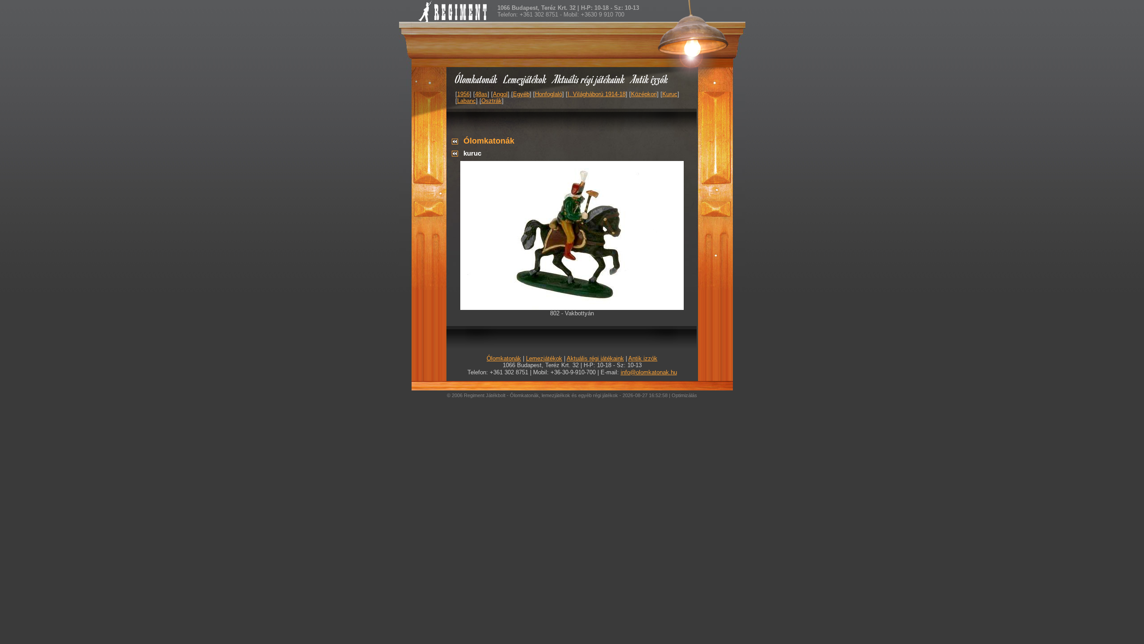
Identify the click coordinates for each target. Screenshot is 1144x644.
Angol (500, 94)
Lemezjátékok (525, 79)
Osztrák (491, 100)
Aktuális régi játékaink (589, 79)
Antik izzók (649, 79)
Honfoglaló (548, 94)
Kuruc (669, 94)
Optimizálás (684, 395)
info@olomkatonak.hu (649, 372)
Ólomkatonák (476, 79)
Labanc (466, 100)
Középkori (644, 94)
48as (481, 94)
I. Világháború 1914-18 (597, 94)
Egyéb (521, 94)
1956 (463, 94)
